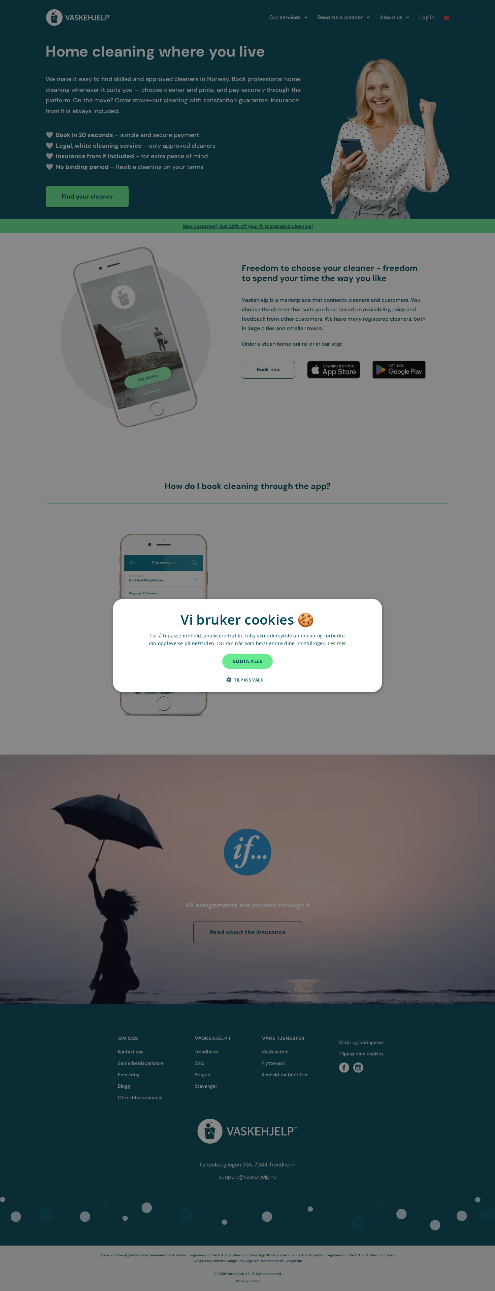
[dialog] (247, 645)
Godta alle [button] (247, 661)
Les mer (337, 643)
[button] (247, 679)
